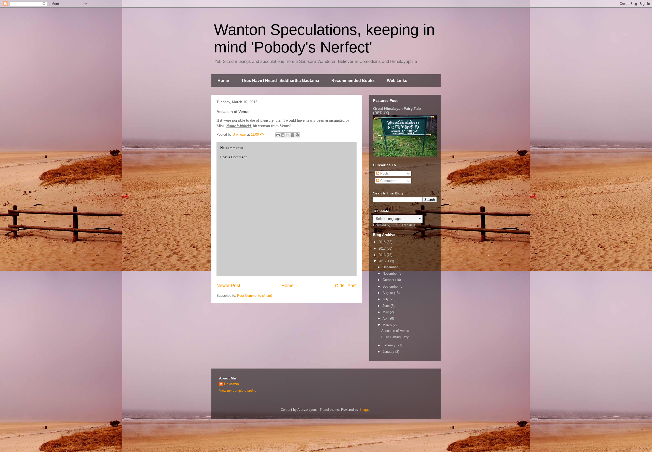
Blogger (364, 410)
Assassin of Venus (395, 331)
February (390, 345)
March (388, 325)
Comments (387, 181)
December (391, 267)
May (386, 312)
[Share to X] (287, 134)
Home (223, 80)
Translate (408, 225)
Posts (384, 173)
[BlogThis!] (282, 134)
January (389, 352)
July (386, 299)
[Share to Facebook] (292, 134)
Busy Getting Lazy (395, 337)
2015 (382, 261)
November (391, 273)
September (391, 286)
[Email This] (277, 134)
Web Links (397, 80)
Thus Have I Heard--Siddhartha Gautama (280, 80)
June (387, 306)
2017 (382, 248)
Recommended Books (353, 80)
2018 (382, 242)
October (389, 280)
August (388, 293)
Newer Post (228, 285)
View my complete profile (237, 390)
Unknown (231, 384)
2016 (382, 255)
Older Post (346, 285)
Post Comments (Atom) (254, 296)
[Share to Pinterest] (297, 134)
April (386, 318)
